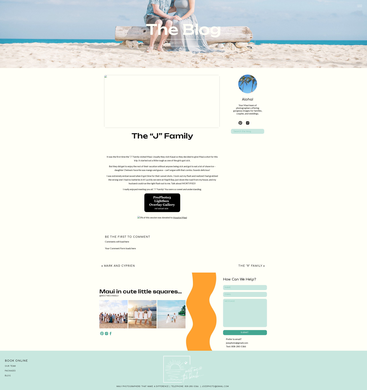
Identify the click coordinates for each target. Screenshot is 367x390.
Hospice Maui (180, 217)
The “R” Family (250, 265)
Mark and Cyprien (119, 265)
